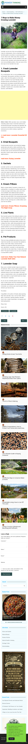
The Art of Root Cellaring (10, 401)
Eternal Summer (6, 703)
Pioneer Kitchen (6, 637)
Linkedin (9, 316)
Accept (11, 738)
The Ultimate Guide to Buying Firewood (11, 454)
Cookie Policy (16, 735)
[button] (8, 622)
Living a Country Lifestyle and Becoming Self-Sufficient (11, 527)
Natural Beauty (6, 634)
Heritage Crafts (6, 643)
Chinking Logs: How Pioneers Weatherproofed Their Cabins (11, 377)
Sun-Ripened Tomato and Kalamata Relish (11, 617)
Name (3, 549)
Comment (3, 541)
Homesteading (5, 646)
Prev (5, 320)
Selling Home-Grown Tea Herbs (12, 354)
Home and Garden (6, 631)
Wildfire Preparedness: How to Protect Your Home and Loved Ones (13, 427)
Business (5, 311)
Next (23, 320)
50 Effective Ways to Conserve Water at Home (13, 478)
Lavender (14, 311)
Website (3, 562)
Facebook (2, 316)
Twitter (6, 316)
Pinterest (13, 316)
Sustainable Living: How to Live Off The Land (13, 503)
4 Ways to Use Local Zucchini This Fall (11, 712)
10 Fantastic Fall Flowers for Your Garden (12, 706)
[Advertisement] (14, 105)
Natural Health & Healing (8, 640)
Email (2, 555)
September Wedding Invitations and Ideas (12, 709)
